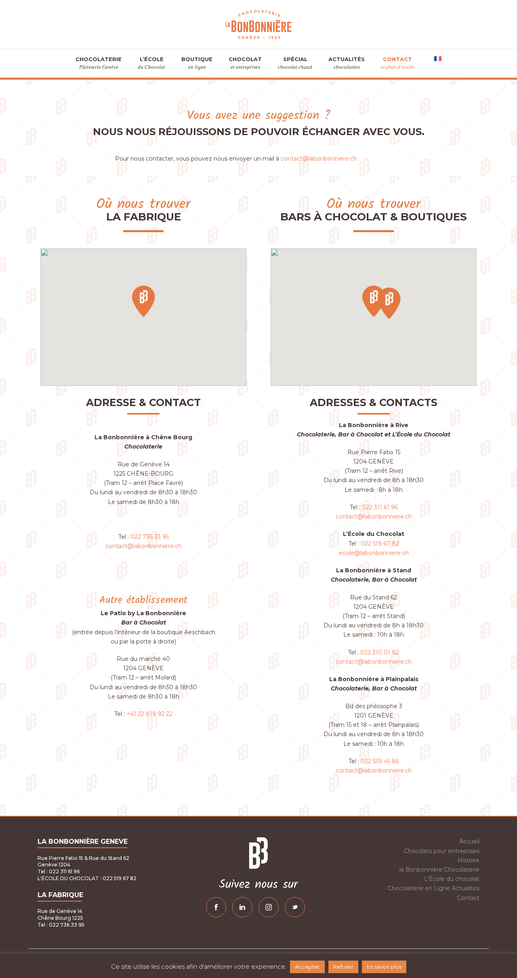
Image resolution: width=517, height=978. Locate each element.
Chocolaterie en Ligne (419, 888)
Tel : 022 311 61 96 (59, 871)
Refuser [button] (343, 966)
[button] (143, 301)
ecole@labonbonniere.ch (374, 553)
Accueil (469, 841)
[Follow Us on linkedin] (242, 907)
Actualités (465, 888)
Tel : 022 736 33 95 (61, 925)
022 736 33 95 (149, 536)
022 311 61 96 (380, 507)
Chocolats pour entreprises (441, 851)
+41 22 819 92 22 (149, 714)
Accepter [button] (307, 966)
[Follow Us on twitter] (295, 907)
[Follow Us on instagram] (268, 907)
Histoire (468, 860)
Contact (468, 898)
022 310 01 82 (379, 652)
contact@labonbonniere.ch (143, 546)
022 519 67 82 (380, 543)
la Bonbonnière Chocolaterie (439, 869)
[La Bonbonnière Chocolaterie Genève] (258, 24)
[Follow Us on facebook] (216, 907)
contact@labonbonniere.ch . (320, 158)
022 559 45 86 (380, 761)
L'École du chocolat (451, 879)
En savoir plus (384, 966)
